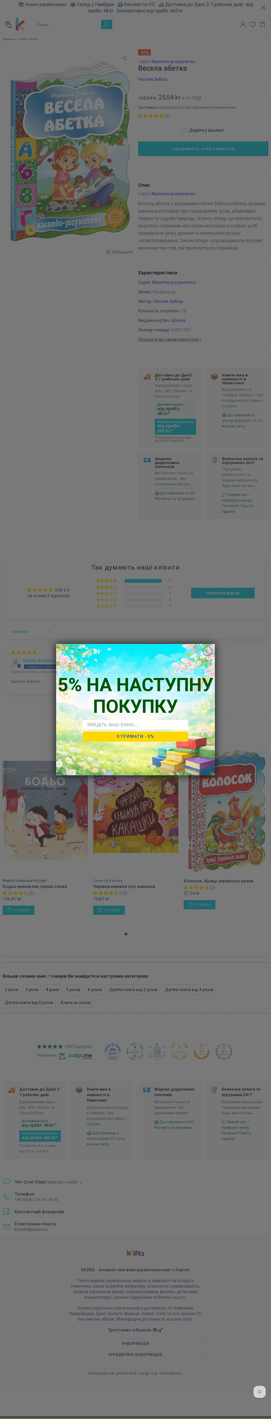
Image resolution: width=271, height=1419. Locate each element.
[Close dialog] (207, 651)
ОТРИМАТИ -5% (135, 736)
